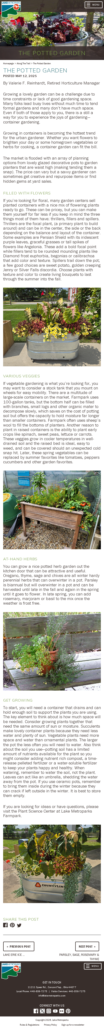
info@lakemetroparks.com (52, 995)
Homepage (8, 63)
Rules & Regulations (29, 1024)
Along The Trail (23, 63)
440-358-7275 (77, 991)
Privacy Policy (50, 1024)
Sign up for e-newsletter (72, 1024)
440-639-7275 (38, 991)
